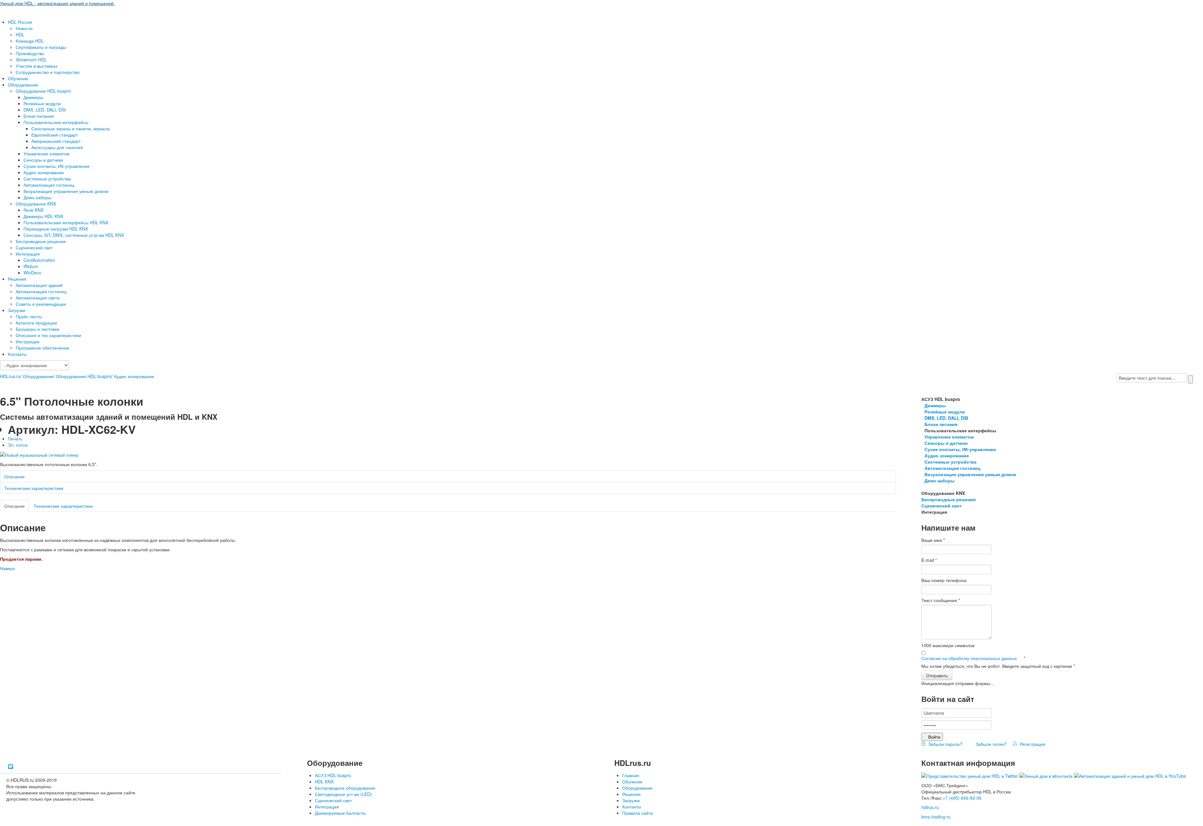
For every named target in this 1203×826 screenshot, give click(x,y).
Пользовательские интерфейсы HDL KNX (65, 222)
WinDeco (32, 272)
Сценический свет (34, 247)
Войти (934, 737)
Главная (630, 775)
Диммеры (33, 97)
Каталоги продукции (36, 322)
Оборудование (23, 84)
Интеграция (28, 254)
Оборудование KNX (36, 203)
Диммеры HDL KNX (43, 216)
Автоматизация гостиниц (48, 185)
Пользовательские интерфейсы (55, 122)
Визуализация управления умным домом (65, 191)
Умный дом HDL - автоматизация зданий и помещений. (57, 3)
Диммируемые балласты (340, 813)
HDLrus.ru (10, 376)
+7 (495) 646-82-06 (962, 798)
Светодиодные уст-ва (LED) (343, 794)
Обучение (18, 78)
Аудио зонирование (43, 172)
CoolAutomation (39, 260)
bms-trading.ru (935, 816)
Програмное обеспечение (42, 348)
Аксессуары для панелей (57, 147)
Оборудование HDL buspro (43, 91)
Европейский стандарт (54, 135)
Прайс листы (29, 316)
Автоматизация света (38, 297)
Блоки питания (38, 116)
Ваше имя (933, 540)
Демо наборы (37, 197)
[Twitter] (11, 766)
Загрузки (16, 310)
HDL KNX (324, 781)
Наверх (7, 568)
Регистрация (1031, 744)
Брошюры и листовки (37, 329)
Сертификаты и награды (41, 47)
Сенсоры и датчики (43, 160)
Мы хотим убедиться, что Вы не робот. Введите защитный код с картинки (998, 666)
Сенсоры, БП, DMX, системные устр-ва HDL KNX (73, 235)
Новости (24, 28)
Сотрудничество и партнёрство (48, 72)
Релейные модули (42, 103)
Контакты (17, 354)
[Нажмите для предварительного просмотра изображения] (39, 454)
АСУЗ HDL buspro (333, 775)
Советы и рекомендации (41, 304)
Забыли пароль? (945, 744)
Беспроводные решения (41, 241)
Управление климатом (46, 153)
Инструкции (27, 341)
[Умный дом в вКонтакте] (1046, 775)
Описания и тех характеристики (48, 335)
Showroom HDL (31, 59)
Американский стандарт (56, 141)
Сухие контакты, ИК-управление (56, 166)
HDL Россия (20, 22)
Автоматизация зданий (39, 285)
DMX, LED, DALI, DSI (44, 109)
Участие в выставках (37, 66)
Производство (30, 53)
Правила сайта (637, 813)
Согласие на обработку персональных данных (969, 658)
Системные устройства (47, 178)
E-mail (929, 560)
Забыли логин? (990, 744)
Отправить (937, 675)
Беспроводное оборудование (345, 788)
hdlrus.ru (930, 807)
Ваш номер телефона (943, 580)
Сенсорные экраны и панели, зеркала (70, 128)
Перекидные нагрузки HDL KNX (55, 229)
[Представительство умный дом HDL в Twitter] (969, 775)
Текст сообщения (940, 600)
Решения (17, 279)
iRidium (30, 266)
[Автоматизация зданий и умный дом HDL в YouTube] (1130, 775)
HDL (20, 34)
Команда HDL (30, 41)
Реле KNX (33, 210)
